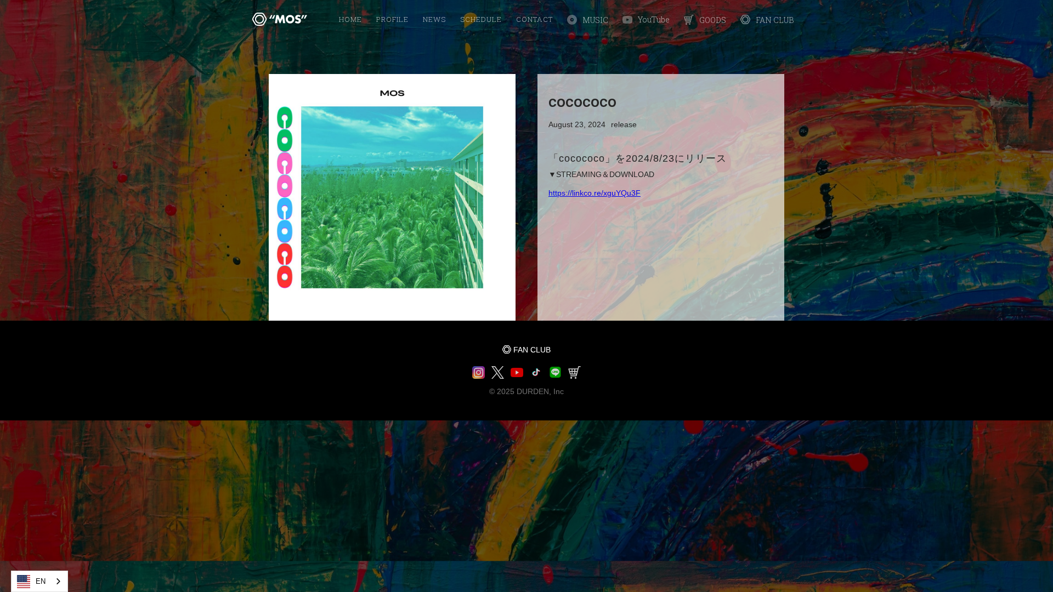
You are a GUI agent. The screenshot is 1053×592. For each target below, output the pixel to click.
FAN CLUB (532, 349)
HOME (350, 19)
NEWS (434, 19)
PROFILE (392, 19)
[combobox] (39, 581)
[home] (279, 19)
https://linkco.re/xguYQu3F (594, 193)
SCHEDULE (481, 19)
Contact (534, 19)
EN (41, 581)
